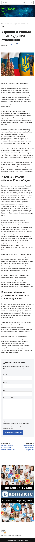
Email (5, 382)
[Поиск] (24, 3)
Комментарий (8, 398)
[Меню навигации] (31, 2)
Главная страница (7, 23)
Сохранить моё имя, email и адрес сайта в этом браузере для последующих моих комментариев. (16, 426)
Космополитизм (22, 44)
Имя (5, 375)
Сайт (4, 390)
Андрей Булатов (10, 44)
